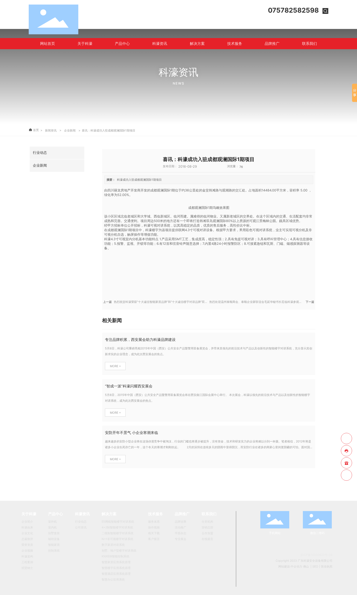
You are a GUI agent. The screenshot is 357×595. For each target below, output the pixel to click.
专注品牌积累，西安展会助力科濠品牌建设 (140, 339)
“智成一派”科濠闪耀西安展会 (128, 386)
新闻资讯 (51, 130)
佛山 (306, 566)
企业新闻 (70, 130)
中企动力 (296, 566)
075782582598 (293, 10)
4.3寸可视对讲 (195, 230)
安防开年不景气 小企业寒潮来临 (131, 432)
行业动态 (40, 153)
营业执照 (326, 566)
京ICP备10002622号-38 (316, 555)
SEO (315, 566)
